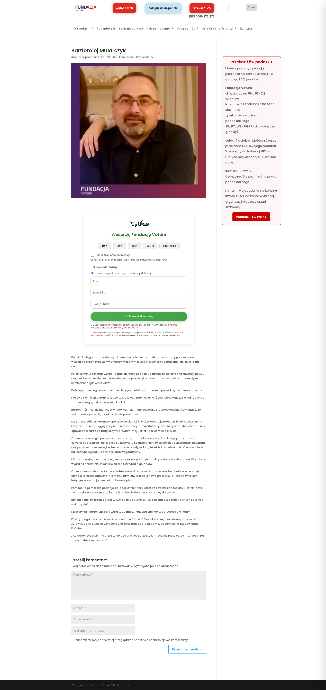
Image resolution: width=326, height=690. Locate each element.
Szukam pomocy (131, 28)
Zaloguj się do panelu (163, 8)
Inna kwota (169, 245)
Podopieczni (106, 28)
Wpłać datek (124, 8)
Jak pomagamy (158, 28)
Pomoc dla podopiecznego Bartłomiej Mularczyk (123, 273)
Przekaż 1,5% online (251, 217)
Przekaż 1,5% (202, 8)
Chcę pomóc (186, 28)
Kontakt (246, 28)
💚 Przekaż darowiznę (138, 316)
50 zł (134, 245)
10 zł (104, 245)
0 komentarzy (144, 57)
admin (96, 57)
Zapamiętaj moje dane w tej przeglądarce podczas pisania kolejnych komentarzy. (131, 640)
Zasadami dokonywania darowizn (122, 328)
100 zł (150, 245)
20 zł (119, 245)
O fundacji (82, 28)
